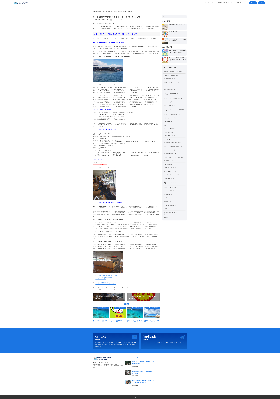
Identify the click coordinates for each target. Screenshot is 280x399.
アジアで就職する (171, 191)
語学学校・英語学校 (172, 75)
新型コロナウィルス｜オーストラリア (173, 213)
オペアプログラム (169, 164)
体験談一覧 (238, 3)
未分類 (167, 217)
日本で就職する (170, 187)
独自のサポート (232, 3)
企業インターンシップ (171, 167)
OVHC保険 (169, 132)
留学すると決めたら (170, 89)
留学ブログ (245, 3)
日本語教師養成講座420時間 (172, 143)
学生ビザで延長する (170, 79)
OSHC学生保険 (170, 135)
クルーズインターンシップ (125, 20)
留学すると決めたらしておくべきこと (174, 94)
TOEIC (167, 139)
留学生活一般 (169, 194)
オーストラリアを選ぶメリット (174, 98)
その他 (167, 208)
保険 (166, 125)
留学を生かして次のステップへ (173, 71)
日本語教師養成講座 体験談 (174, 146)
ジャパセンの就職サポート (101, 282)
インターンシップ (170, 150)
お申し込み (261, 3)
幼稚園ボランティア (170, 160)
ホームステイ (168, 121)
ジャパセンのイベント (170, 198)
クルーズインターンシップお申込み (103, 277)
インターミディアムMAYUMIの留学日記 (174, 109)
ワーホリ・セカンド (170, 86)
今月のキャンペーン (170, 118)
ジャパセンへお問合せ (100, 279)
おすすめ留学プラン (171, 102)
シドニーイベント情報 (170, 205)
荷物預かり (168, 201)
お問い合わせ (252, 3)
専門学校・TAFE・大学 (172, 82)
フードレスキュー (170, 178)
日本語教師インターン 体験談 (174, 157)
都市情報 (220, 3)
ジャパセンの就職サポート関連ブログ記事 (105, 284)
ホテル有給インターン (171, 171)
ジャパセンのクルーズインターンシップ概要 (106, 275)
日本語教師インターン (171, 153)
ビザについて (170, 105)
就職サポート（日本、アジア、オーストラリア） (174, 182)
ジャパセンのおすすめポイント (174, 114)
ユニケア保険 (170, 128)
